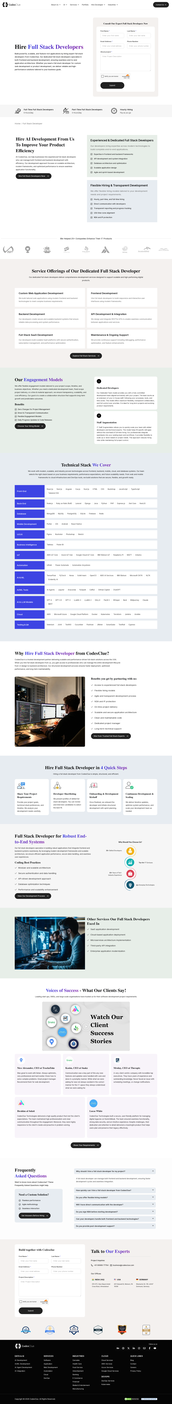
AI (64, 5)
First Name (105, 31)
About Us (54, 5)
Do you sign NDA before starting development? (97, 1212)
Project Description (26, 1277)
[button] (86, 1026)
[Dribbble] (123, 1348)
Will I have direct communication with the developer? (99, 1205)
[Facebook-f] (149, 1348)
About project (106, 52)
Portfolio (85, 5)
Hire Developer (97, 5)
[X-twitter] (128, 1348)
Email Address (106, 41)
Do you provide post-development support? (95, 1226)
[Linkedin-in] (133, 1348)
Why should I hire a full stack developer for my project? (100, 1171)
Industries (112, 5)
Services (73, 5)
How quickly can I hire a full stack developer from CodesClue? (103, 1190)
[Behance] (118, 1348)
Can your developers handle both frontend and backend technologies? (107, 1219)
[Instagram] (139, 1348)
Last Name (131, 31)
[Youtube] (154, 1348)
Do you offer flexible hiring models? (92, 1197)
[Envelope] (144, 1348)
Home (17, 123)
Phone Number (132, 41)
